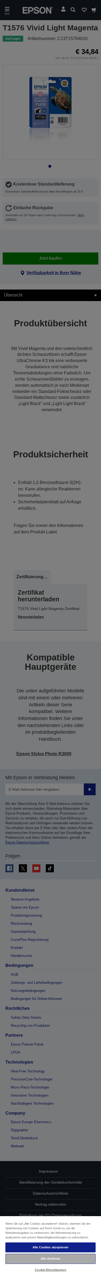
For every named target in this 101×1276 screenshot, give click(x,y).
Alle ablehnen (50, 1258)
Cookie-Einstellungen (50, 1269)
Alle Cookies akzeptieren (50, 1247)
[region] (50, 1246)
